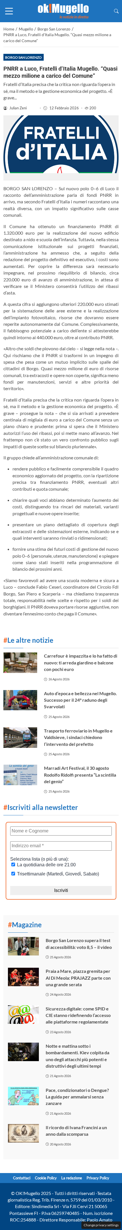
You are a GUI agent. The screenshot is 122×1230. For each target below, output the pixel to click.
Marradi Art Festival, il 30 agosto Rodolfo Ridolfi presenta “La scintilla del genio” (80, 774)
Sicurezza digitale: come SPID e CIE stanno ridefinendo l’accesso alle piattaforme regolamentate (78, 1015)
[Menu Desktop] (9, 11)
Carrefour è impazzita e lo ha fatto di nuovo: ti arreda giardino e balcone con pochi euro (80, 662)
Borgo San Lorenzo (23, 57)
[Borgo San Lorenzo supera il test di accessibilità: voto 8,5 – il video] (23, 946)
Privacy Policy (98, 1178)
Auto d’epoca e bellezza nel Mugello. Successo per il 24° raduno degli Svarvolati (80, 700)
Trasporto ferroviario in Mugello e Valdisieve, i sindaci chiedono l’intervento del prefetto (78, 737)
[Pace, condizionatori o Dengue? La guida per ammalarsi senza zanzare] (23, 1096)
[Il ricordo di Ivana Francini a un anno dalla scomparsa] (23, 1133)
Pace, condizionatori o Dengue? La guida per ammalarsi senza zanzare (77, 1096)
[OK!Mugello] (63, 10)
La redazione (71, 1178)
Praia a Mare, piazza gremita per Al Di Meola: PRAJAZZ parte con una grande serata (78, 977)
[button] (116, 11)
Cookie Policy (46, 1178)
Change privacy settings (101, 1225)
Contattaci (21, 1178)
